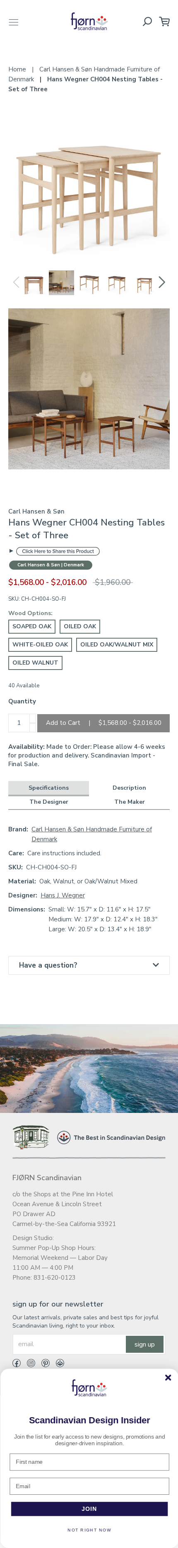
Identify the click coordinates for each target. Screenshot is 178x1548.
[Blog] (57, 1365)
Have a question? (48, 965)
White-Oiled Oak (40, 645)
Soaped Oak (31, 626)
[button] (162, 282)
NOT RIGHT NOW (89, 1530)
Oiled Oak (80, 626)
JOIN (89, 1509)
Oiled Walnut (35, 663)
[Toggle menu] (13, 21)
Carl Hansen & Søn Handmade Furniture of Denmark (91, 834)
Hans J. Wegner (63, 895)
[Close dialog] (167, 1377)
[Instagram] (28, 1365)
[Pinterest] (42, 1365)
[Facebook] (16, 1365)
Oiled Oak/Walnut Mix (116, 645)
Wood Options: (30, 613)
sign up (145, 1344)
